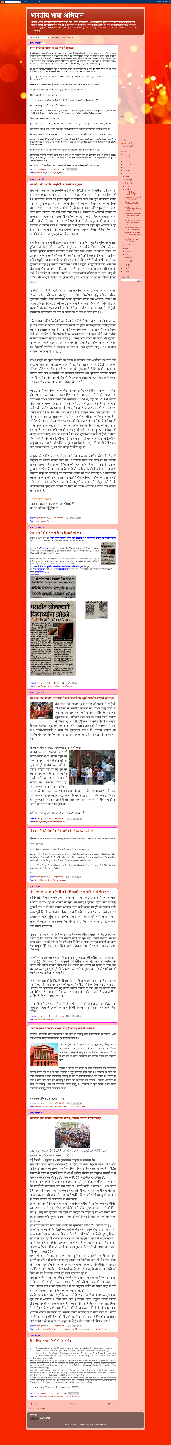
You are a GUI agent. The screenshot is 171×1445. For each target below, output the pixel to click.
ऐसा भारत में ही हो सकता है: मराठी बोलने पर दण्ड (55, 532)
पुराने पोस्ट (112, 1403)
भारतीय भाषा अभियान (57, 15)
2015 (125, 171)
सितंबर (127, 183)
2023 (126, 161)
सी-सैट (54, 1329)
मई (126, 248)
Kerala (68, 1397)
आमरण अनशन (37, 1019)
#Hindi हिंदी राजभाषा (40, 880)
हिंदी (60, 822)
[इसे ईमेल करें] (67, 169)
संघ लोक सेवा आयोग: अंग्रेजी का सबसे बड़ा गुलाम (56, 184)
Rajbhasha (76, 1397)
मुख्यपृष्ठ (72, 1403)
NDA (85, 1329)
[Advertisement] (130, 76)
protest (90, 1329)
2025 (126, 158)
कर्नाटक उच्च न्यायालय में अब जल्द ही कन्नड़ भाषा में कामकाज (62, 1028)
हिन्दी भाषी (56, 1019)
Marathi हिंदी (72, 1329)
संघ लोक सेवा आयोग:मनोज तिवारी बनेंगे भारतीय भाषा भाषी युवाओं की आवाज (69, 891)
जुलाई (127, 189)
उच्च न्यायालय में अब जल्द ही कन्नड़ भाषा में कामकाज (48, 1106)
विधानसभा (57, 1397)
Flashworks (79, 1425)
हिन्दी (44, 173)
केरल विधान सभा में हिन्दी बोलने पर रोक (51, 1340)
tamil (96, 1329)
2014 (126, 174)
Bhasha (63, 880)
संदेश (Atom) (40, 1409)
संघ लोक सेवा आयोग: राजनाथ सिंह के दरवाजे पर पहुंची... (133, 209)
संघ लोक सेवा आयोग (49, 521)
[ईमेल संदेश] (62, 169)
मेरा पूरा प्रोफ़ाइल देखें (127, 146)
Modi (80, 1329)
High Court (67, 1106)
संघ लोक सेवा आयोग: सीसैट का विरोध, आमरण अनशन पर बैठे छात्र (65, 1118)
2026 (126, 155)
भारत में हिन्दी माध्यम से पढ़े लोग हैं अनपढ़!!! (53, 48)
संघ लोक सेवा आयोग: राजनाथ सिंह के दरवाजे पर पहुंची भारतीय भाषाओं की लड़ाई (72, 698)
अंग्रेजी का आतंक (38, 521)
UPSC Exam (67, 822)
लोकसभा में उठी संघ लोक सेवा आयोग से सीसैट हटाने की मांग (62, 830)
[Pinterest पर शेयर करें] (76, 169)
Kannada (82, 1106)
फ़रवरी (127, 258)
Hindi (48, 173)
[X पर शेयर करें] (71, 169)
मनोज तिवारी (46, 1019)
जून (126, 245)
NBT (61, 173)
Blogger (95, 1425)
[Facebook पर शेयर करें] (73, 169)
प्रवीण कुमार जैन (128, 143)
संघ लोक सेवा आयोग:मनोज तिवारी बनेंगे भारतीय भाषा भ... (132, 222)
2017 (125, 167)
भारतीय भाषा (36, 822)
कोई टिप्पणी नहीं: (59, 518)
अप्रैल (127, 251)
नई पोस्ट (33, 1403)
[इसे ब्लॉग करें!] (69, 169)
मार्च (126, 255)
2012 (125, 268)
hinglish (54, 173)
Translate (69, 37)
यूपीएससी (43, 822)
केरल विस (50, 1397)
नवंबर (127, 177)
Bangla (59, 1329)
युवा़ (51, 1019)
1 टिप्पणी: (57, 169)
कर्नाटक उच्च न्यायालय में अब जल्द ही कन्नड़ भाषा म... (133, 228)
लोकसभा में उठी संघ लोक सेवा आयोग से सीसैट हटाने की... (133, 215)
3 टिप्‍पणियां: (58, 1393)
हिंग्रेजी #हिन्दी (37, 173)
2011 (125, 271)
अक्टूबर (127, 180)
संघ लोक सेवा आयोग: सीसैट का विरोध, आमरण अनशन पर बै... (133, 234)
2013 (125, 265)
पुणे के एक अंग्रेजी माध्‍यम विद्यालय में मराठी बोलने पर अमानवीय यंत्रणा (52, 686)
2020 (126, 164)
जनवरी (127, 261)
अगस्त (127, 186)
